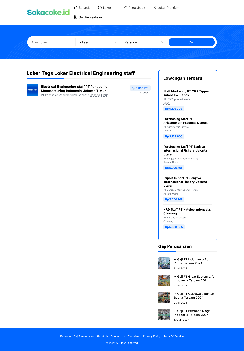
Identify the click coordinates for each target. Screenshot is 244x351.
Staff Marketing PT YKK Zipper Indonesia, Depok (186, 93)
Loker (107, 8)
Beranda (85, 8)
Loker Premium (168, 8)
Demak (167, 130)
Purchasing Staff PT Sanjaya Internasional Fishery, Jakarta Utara (185, 150)
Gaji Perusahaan (90, 17)
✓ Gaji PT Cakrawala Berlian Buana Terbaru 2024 (194, 295)
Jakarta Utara (170, 162)
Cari (192, 42)
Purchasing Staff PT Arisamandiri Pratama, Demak (185, 121)
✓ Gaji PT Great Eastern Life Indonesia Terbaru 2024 (194, 278)
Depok (166, 102)
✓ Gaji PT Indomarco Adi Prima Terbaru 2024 (191, 261)
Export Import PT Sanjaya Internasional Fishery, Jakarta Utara (185, 181)
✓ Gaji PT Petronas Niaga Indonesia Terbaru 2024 (192, 313)
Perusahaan (136, 8)
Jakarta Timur (99, 94)
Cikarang (168, 221)
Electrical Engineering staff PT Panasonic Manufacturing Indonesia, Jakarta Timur (74, 88)
